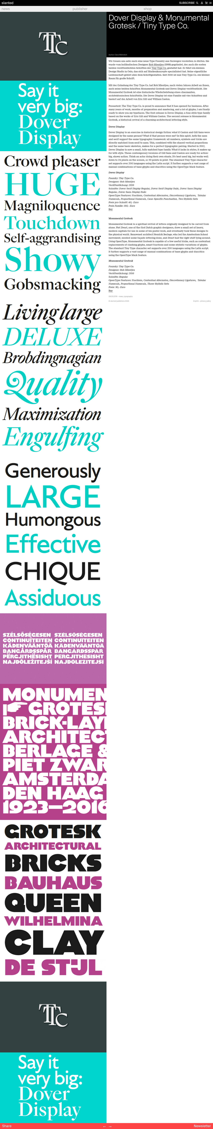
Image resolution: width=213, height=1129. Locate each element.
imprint (196, 301)
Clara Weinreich (121, 55)
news (6, 9)
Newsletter (202, 1126)
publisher (80, 9)
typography (128, 296)
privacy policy (205, 301)
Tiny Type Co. (159, 68)
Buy (111, 209)
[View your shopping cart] (206, 3)
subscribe (187, 3)
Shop (148, 9)
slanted (7, 3)
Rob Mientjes (156, 64)
